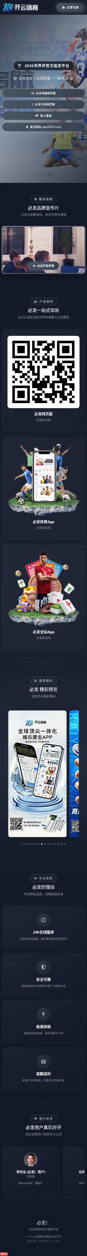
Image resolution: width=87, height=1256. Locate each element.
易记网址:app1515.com (45, 126)
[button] (22, 844)
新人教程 (46, 115)
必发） (43, 1222)
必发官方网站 (42, 1236)
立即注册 (73, 7)
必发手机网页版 (45, 104)
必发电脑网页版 (46, 93)
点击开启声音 (45, 266)
